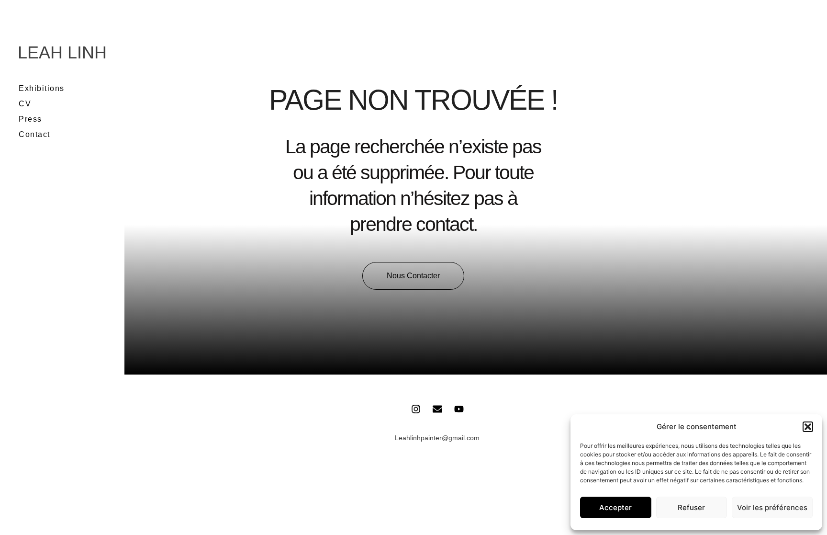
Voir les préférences (772, 507)
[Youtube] (459, 409)
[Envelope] (437, 409)
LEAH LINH (62, 52)
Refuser (691, 507)
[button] (808, 427)
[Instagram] (415, 409)
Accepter (615, 507)
